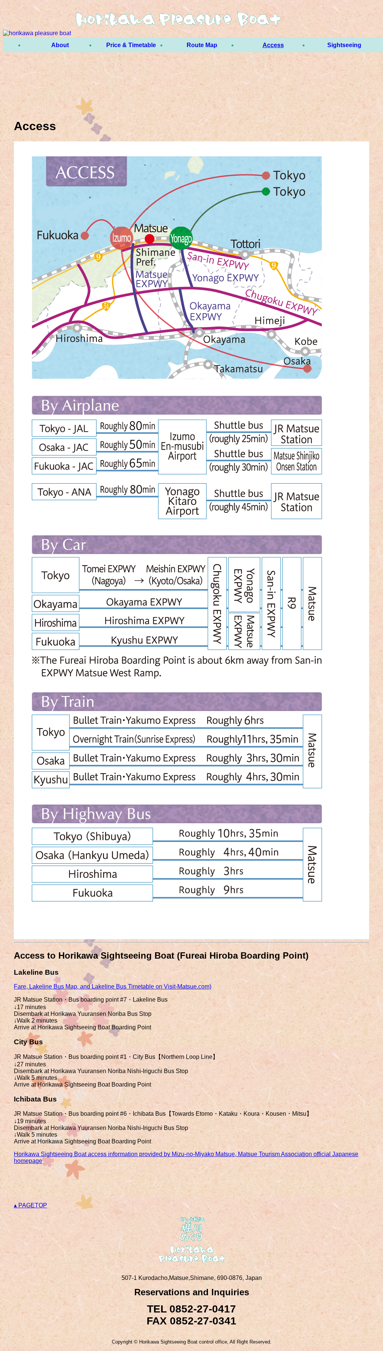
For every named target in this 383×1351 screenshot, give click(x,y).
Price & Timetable (131, 45)
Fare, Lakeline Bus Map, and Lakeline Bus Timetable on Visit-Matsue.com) (112, 986)
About (60, 45)
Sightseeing (344, 45)
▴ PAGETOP (30, 1205)
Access (273, 45)
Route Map (202, 45)
